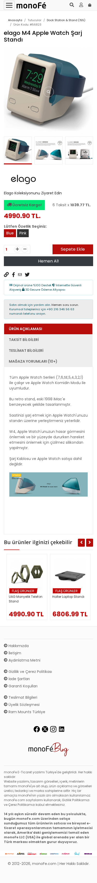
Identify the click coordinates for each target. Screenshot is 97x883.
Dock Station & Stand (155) (66, 20)
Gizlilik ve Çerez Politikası (30, 671)
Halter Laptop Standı (68, 596)
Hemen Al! (48, 261)
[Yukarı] (87, 875)
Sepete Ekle (73, 249)
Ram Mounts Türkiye (26, 711)
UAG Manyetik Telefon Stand (25, 598)
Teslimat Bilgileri (22, 697)
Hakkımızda (18, 645)
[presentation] (10, 152)
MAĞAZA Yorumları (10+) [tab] (33, 361)
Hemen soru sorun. (65, 305)
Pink (22, 233)
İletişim (14, 653)
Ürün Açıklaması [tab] (25, 328)
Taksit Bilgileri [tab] (24, 339)
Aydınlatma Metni (24, 660)
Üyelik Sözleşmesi (24, 704)
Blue (10, 233)
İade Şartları (19, 678)
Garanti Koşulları (23, 686)
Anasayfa (15, 20)
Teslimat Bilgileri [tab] (26, 350)
